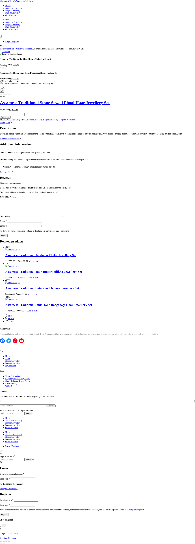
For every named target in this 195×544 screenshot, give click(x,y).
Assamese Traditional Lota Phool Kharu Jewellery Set (42, 288)
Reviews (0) (5, 172)
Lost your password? (9, 488)
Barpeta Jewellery (50, 120)
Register (4, 514)
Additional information (10, 139)
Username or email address (12, 474)
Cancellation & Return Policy (17, 381)
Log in (19, 484)
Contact (8, 386)
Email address (6, 500)
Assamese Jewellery (14, 49)
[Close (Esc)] (1, 94)
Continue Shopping (8, 538)
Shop (7, 358)
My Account (10, 366)
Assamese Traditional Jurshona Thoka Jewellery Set (40, 255)
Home (2, 49)
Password (5, 479)
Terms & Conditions (13, 376)
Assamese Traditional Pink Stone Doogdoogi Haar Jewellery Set (48, 305)
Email (3, 226)
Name (3, 221)
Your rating (5, 197)
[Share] (4, 94)
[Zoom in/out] (9, 94)
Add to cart (5, 117)
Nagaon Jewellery (12, 361)
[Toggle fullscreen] (6, 94)
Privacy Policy (11, 383)
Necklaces (27, 49)
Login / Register (12, 41)
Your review (6, 216)
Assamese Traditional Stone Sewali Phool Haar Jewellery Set (55, 102)
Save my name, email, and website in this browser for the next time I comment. (36, 231)
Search (28, 413)
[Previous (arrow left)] (1, 96)
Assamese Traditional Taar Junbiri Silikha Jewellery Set (43, 271)
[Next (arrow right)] (4, 96)
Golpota (62, 120)
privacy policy (138, 510)
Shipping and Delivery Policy (17, 379)
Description (5, 122)
